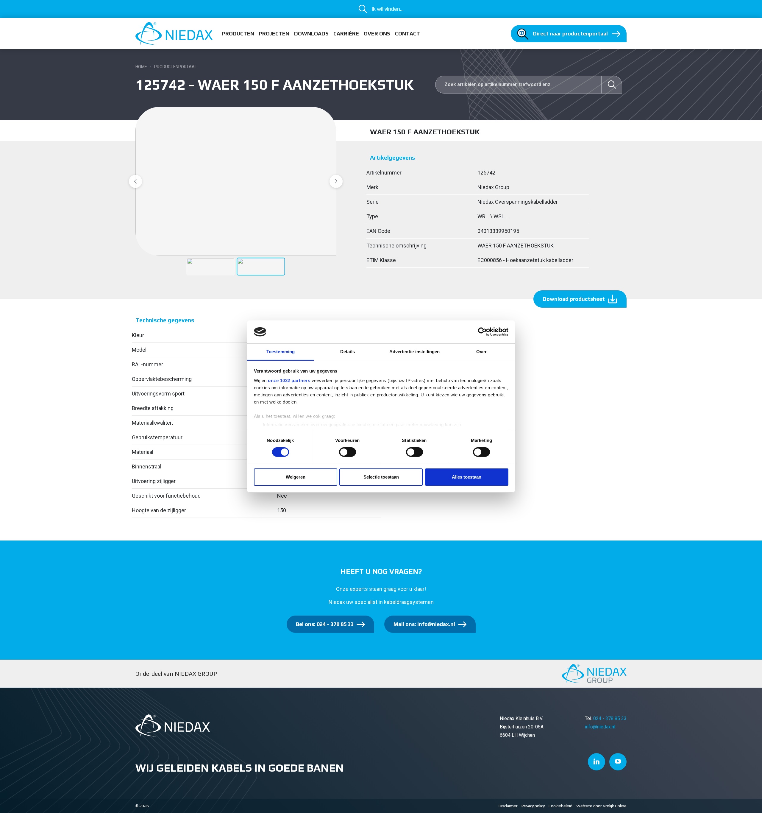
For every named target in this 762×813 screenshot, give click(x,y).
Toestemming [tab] (280, 351)
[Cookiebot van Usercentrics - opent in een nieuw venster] (482, 331)
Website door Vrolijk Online (601, 805)
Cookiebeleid (560, 805)
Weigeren (295, 476)
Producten (238, 33)
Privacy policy (533, 805)
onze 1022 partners (289, 380)
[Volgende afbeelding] (336, 181)
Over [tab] (481, 351)
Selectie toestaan (381, 476)
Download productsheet (574, 299)
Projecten (274, 33)
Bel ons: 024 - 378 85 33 (325, 624)
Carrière (346, 33)
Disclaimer (508, 805)
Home (141, 66)
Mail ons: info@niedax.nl (424, 624)
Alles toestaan (466, 476)
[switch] (347, 452)
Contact (407, 33)
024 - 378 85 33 (610, 718)
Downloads (311, 33)
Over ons (377, 33)
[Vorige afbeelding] (135, 181)
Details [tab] (347, 351)
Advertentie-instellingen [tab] (414, 351)
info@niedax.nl (600, 727)
